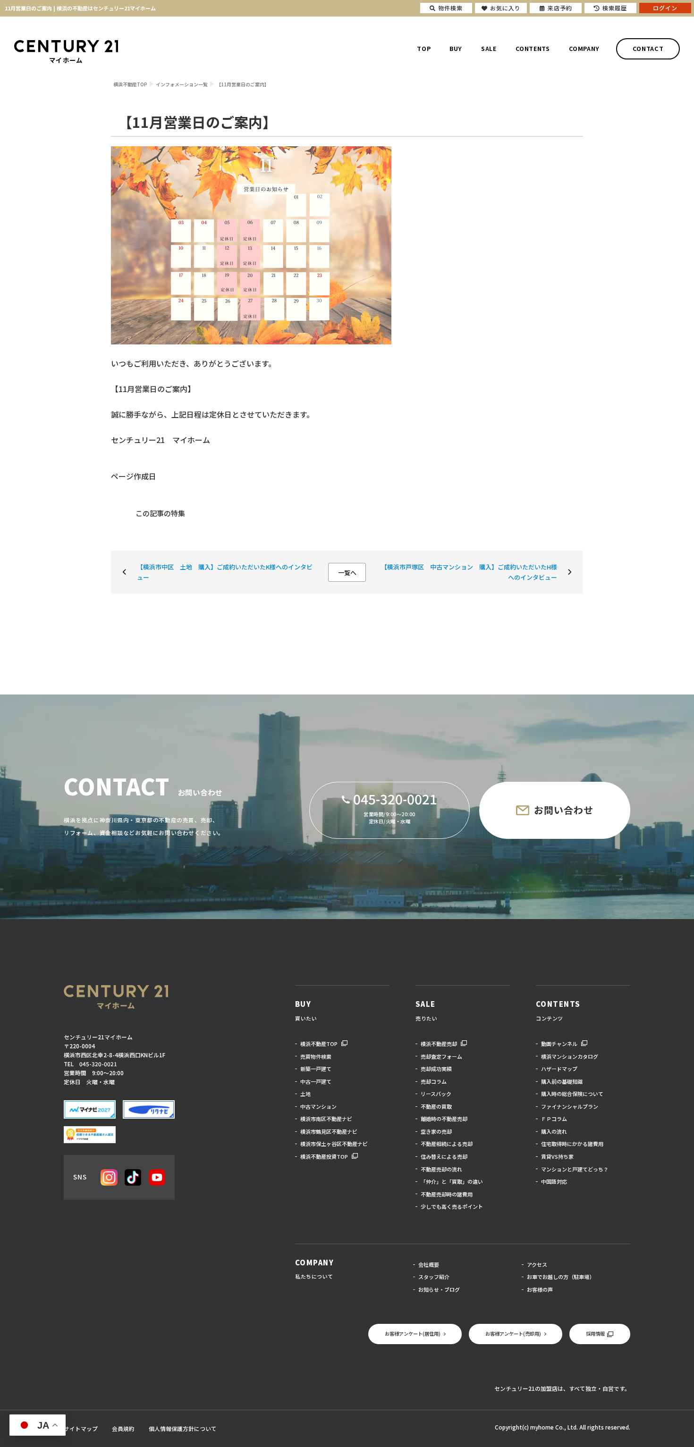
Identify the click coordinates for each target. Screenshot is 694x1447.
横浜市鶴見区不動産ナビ (328, 1131)
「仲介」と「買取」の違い (452, 1181)
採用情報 (595, 1333)
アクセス (537, 1264)
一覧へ (347, 572)
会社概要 (428, 1264)
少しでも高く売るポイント (452, 1206)
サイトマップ (81, 1428)
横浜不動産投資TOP (324, 1156)
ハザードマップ (559, 1068)
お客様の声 (540, 1289)
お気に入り (505, 8)
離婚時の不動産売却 (444, 1118)
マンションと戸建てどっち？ (575, 1169)
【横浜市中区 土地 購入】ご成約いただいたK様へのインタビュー (225, 572)
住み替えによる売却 (444, 1156)
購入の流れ (554, 1131)
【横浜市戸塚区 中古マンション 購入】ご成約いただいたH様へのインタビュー (469, 572)
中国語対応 (554, 1181)
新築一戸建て (315, 1068)
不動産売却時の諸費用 (447, 1194)
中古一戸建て (315, 1081)
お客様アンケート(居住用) (412, 1333)
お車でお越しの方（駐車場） (560, 1276)
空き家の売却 (436, 1131)
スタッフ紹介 (433, 1276)
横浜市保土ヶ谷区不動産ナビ (334, 1143)
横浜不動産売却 (439, 1043)
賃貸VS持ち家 (557, 1156)
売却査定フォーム (441, 1056)
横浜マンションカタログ (569, 1056)
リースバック (436, 1093)
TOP (424, 48)
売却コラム (434, 1081)
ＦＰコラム (554, 1118)
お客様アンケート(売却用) (513, 1333)
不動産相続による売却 (447, 1143)
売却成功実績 (436, 1068)
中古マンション (318, 1106)
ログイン (665, 8)
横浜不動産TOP (319, 1043)
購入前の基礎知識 (562, 1081)
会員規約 (123, 1428)
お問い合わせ (563, 810)
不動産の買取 (436, 1106)
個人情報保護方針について (183, 1428)
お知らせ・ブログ (439, 1289)
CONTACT (648, 48)
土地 (305, 1093)
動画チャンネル (559, 1043)
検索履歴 (614, 8)
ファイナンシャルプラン (569, 1106)
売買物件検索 (315, 1056)
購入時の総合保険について (572, 1093)
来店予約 (560, 8)
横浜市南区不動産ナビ (326, 1118)
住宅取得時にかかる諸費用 (572, 1143)
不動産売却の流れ (441, 1169)
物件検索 (450, 8)
